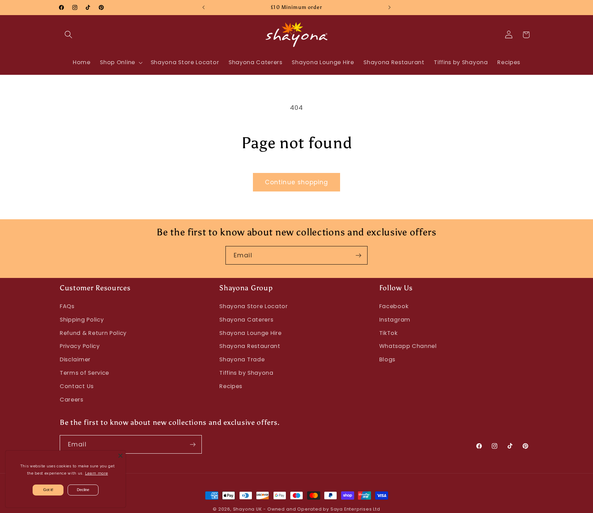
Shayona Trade (242, 359)
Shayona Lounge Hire (250, 333)
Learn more (96, 473)
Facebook (394, 306)
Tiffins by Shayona (246, 373)
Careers (71, 400)
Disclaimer (75, 359)
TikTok (388, 333)
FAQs (67, 306)
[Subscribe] (358, 255)
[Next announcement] (389, 7)
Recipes (230, 386)
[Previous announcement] (203, 7)
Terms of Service (84, 373)
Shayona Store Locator (253, 306)
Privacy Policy (80, 346)
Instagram (394, 320)
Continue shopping (296, 182)
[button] (68, 35)
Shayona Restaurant (249, 346)
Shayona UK (247, 509)
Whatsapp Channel (408, 346)
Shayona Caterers (246, 320)
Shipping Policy (82, 320)
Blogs (387, 359)
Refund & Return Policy (93, 333)
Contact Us (77, 386)
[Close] (120, 455)
